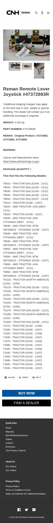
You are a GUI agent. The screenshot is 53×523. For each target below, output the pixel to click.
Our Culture (11, 470)
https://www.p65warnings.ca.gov (21, 161)
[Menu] (48, 13)
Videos (9, 439)
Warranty (10, 431)
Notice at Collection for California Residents (26, 494)
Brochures (10, 447)
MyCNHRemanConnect (17, 435)
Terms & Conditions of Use (18, 490)
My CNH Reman (22, 517)
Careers (9, 443)
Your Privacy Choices (16, 450)
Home (8, 428)
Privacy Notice (12, 486)
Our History (11, 466)
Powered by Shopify (36, 517)
